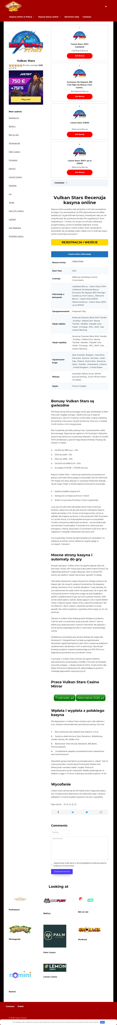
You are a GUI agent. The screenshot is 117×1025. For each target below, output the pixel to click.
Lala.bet (12, 219)
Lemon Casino (15, 177)
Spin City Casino (16, 211)
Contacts (87, 17)
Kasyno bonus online (48, 17)
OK (102, 1022)
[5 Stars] (21, 65)
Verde (11, 202)
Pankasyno (14, 118)
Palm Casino (14, 152)
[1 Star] (10, 65)
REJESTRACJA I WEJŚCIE (80, 242)
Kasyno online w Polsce (20, 17)
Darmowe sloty (72, 17)
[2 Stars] (13, 65)
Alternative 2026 (88, 697)
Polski (21, 1006)
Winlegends (14, 143)
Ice (10, 194)
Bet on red (14, 135)
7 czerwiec (62, 697)
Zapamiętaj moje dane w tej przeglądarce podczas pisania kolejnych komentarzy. (80, 864)
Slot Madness (15, 228)
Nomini (12, 169)
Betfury (12, 126)
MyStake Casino (16, 236)
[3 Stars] (15, 65)
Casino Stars (77, 261)
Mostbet (13, 186)
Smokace (13, 160)
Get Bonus (79, 56)
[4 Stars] (18, 65)
